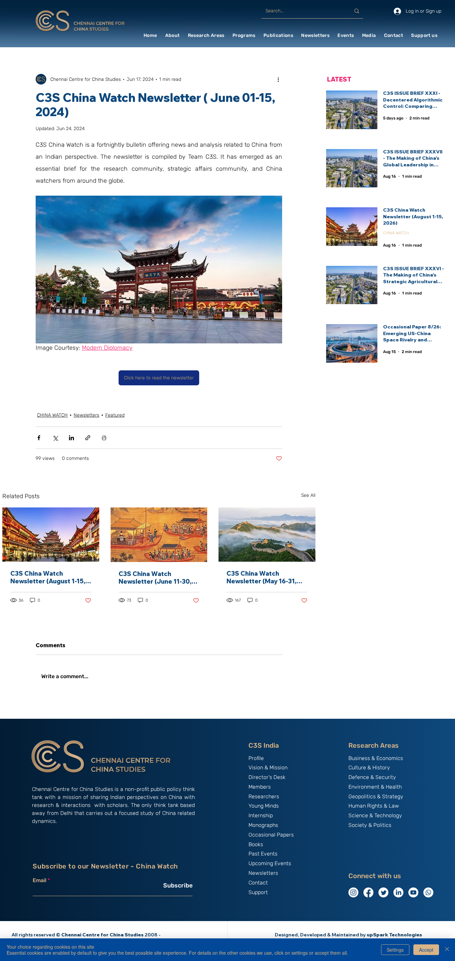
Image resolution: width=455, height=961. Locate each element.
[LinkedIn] (398, 892)
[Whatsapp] (428, 892)
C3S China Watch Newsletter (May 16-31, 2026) (261, 577)
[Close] (447, 950)
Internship (260, 815)
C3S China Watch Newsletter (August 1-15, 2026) (47, 577)
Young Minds (263, 806)
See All (308, 495)
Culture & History (369, 767)
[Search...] (356, 11)
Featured (115, 415)
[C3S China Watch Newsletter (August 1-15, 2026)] (50, 534)
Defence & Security (372, 777)
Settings (395, 949)
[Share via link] (88, 438)
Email (39, 880)
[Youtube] (413, 892)
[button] (172, 35)
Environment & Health (375, 787)
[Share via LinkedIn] (71, 438)
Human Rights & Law (373, 806)
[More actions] (278, 79)
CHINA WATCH (52, 415)
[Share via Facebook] (39, 438)
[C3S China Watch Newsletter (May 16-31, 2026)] (267, 534)
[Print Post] (104, 438)
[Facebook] (368, 892)
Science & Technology (375, 815)
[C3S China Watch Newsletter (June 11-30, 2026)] (159, 534)
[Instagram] (353, 892)
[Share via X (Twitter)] (55, 438)
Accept (426, 949)
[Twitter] (383, 892)
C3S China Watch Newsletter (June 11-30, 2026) (155, 577)
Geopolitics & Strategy (375, 796)
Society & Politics (369, 825)
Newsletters (86, 415)
